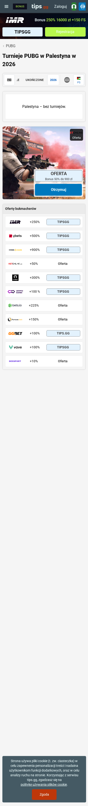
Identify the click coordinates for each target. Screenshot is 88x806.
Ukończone (35, 80)
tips (39, 6)
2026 (53, 80)
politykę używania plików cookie (44, 784)
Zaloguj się (60, 7)
